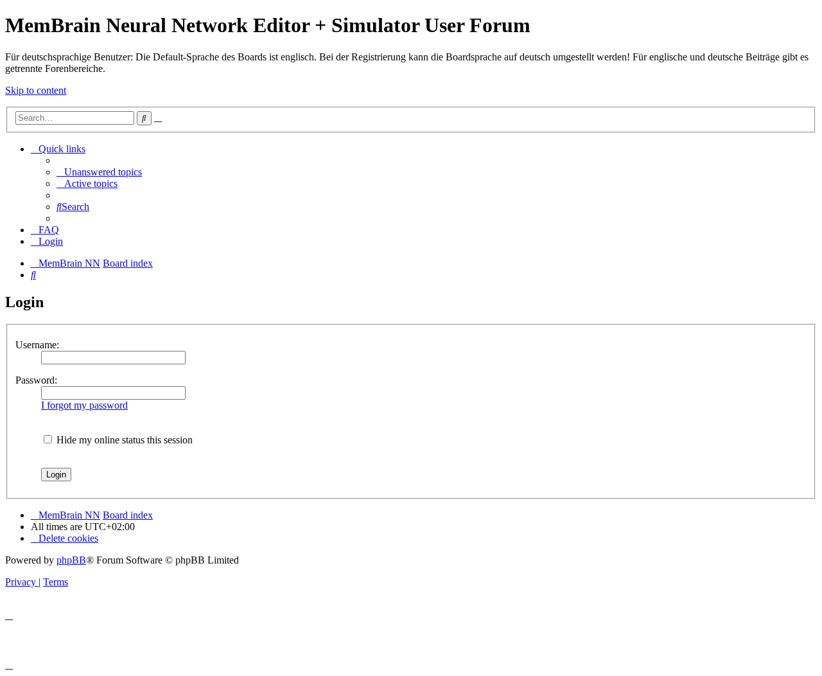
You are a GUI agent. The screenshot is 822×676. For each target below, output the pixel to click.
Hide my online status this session (123, 439)
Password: (36, 380)
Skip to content (35, 90)
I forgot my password (84, 405)
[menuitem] (99, 171)
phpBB (71, 560)
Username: (37, 344)
